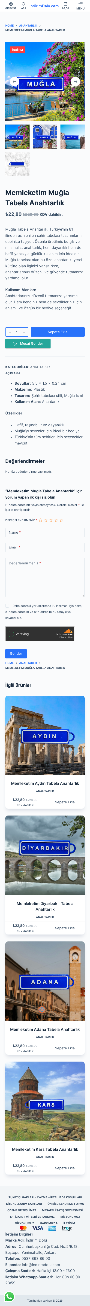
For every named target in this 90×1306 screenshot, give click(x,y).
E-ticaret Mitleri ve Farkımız (32, 1216)
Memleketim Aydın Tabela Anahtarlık (45, 783)
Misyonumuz (70, 1216)
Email (14, 547)
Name (15, 532)
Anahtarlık (40, 367)
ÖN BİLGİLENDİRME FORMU (66, 1204)
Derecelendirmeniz (21, 520)
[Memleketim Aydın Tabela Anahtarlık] (44, 735)
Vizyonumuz (24, 1223)
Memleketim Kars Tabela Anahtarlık (45, 1149)
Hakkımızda (49, 1223)
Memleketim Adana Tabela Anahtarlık (45, 1029)
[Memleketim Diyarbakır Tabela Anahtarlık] (44, 855)
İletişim (69, 1223)
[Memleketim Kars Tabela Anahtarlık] (44, 1101)
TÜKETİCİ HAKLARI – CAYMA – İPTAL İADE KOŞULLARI (45, 1197)
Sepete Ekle (58, 332)
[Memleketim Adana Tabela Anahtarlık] (44, 981)
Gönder (16, 653)
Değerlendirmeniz (25, 563)
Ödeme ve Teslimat (21, 1210)
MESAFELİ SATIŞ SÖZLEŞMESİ (62, 1210)
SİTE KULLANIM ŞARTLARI (24, 1204)
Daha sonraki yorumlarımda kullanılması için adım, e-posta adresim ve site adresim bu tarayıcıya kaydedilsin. (43, 612)
